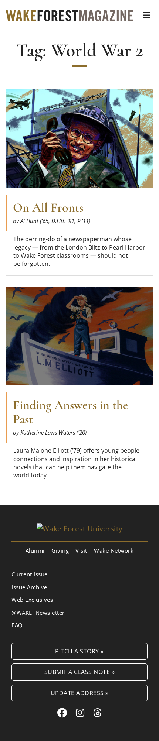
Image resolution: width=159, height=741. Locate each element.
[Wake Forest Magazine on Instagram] (80, 712)
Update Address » (80, 693)
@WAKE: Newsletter (38, 612)
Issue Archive (29, 587)
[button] (147, 15)
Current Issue (29, 574)
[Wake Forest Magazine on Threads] (97, 712)
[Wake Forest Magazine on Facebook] (62, 712)
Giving (60, 550)
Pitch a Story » (79, 651)
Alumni (35, 550)
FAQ (17, 625)
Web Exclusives (32, 599)
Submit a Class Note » (79, 672)
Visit (81, 550)
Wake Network (113, 550)
